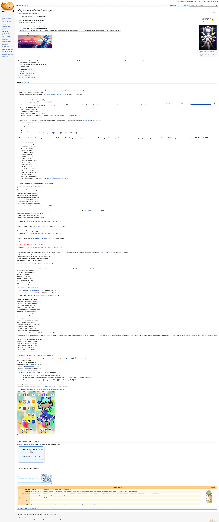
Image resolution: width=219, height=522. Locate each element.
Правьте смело (53, 493)
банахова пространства (32, 366)
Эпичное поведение (113, 491)
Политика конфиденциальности (55, 491)
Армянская (33, 504)
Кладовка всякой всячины (155, 493)
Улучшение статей (61, 495)
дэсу (42, 26)
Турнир (57, 497)
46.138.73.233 (38, 295)
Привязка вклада (54, 489)
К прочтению (33, 489)
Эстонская (106, 504)
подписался (86, 120)
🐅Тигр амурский (29, 292)
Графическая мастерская (143, 493)
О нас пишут (68, 489)
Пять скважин (45, 491)
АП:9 (203, 21)
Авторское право (85, 491)
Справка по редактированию (93, 493)
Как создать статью (45, 493)
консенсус (23, 241)
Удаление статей (34, 495)
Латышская (71, 504)
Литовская (77, 504)
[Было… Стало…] (26, 412)
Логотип (35, 501)
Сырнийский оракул (33, 13)
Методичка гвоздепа (132, 491)
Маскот (44, 501)
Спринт (53, 497)
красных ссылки (28, 243)
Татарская (82, 504)
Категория (20, 508)
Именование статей (81, 493)
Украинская (100, 504)
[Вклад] (66, 90)
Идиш (56, 504)
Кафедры (27, 504)
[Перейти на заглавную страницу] (7, 7)
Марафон (61, 497)
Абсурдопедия (117, 487)
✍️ (40, 292)
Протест (78, 491)
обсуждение (61, 94)
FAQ (38, 489)
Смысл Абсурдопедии (44, 489)
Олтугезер (49, 501)
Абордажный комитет (35, 497)
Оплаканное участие (122, 491)
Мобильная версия (63, 519)
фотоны (34, 351)
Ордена (42, 499)
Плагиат (91, 491)
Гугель (20, 370)
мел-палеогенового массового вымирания (70, 210)
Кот (24, 456)
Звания (32, 499)
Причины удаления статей (44, 495)
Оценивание (37, 499)
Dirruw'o (63, 268)
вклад (100, 120)
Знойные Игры (81, 497)
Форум (46, 499)
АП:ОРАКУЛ (205, 19)
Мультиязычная (118, 504)
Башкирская (39, 504)
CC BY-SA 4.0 (37, 517)
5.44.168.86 (87, 210)
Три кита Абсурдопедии (36, 491)
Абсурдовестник (63, 499)
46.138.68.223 (71, 377)
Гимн (32, 501)
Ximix (90, 120)
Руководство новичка (35, 493)
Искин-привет (62, 489)
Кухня (101, 493)
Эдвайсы (54, 501)
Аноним (25, 33)
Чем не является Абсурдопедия (101, 491)
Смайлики (59, 501)
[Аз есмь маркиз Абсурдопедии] (46, 90)
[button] (6, 56)
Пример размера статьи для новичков (128, 493)
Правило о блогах (53, 499)
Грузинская (51, 504)
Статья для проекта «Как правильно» (111, 493)
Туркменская (88, 504)
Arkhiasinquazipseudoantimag (178, 138)
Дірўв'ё (39, 226)
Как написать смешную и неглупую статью (67, 493)
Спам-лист (53, 495)
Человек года (65, 501)
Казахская (60, 504)
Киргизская (65, 504)
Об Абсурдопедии (37, 519)
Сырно (24, 28)
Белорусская (45, 504)
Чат (58, 499)
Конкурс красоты (73, 497)
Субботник (66, 497)
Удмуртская (94, 504)
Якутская (112, 504)
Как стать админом (72, 499)
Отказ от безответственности (69, 491)
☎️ (38, 292)
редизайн (40, 501)
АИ (34, 241)
